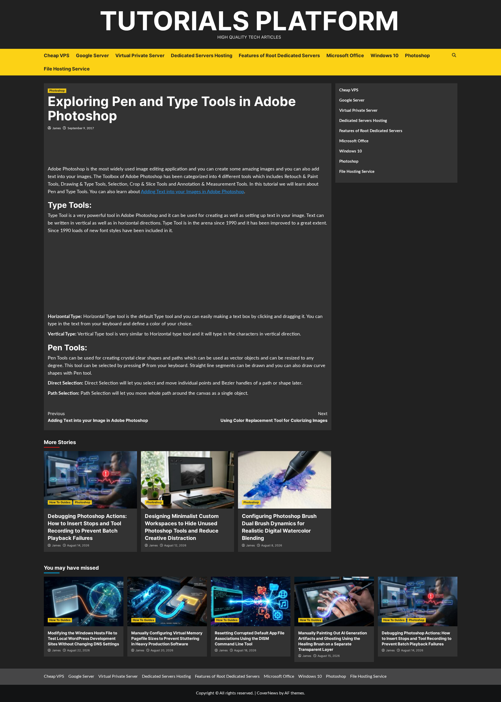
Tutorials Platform (249, 21)
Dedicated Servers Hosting (201, 55)
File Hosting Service (67, 69)
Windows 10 (384, 55)
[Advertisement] (188, 151)
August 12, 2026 (175, 545)
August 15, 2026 (329, 656)
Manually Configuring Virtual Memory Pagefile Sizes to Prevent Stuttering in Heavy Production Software (166, 638)
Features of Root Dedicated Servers (279, 55)
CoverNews (267, 693)
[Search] (454, 55)
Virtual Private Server (139, 55)
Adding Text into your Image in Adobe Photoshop (98, 417)
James (56, 128)
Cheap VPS (56, 55)
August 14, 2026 (78, 545)
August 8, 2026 (271, 545)
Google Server (92, 55)
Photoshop (417, 55)
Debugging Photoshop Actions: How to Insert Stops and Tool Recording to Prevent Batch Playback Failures (416, 638)
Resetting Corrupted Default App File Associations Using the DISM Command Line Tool (249, 638)
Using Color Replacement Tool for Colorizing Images (273, 417)
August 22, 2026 (78, 650)
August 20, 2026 (162, 650)
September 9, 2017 (81, 128)
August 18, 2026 (245, 650)
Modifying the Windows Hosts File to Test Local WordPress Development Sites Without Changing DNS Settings (83, 638)
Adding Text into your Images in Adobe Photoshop (192, 192)
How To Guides (59, 502)
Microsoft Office (345, 55)
